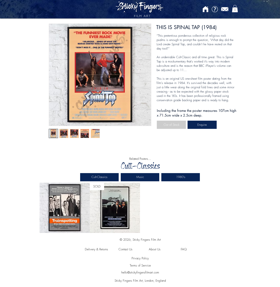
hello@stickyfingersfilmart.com (140, 272)
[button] (235, 8)
